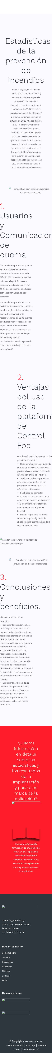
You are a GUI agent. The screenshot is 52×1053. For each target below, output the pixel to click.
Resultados (7, 967)
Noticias (6, 971)
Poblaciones (7, 962)
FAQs (4, 980)
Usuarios (6, 957)
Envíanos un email (10, 928)
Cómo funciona (9, 953)
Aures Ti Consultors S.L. (33, 1041)
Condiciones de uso (30, 1049)
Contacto (6, 976)
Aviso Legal (30, 1045)
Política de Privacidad (15, 1045)
